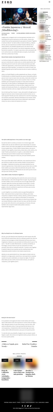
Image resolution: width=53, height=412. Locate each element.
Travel (19, 402)
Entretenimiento (30, 402)
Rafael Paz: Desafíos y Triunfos (29, 345)
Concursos (41, 402)
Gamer (47, 402)
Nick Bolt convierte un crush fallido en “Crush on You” (44, 49)
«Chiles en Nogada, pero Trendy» (10, 345)
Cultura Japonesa (20, 33)
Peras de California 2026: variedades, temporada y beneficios (6, 375)
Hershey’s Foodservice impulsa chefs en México (30, 373)
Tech (36, 402)
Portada (6, 402)
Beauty (15, 402)
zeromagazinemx (6, 33)
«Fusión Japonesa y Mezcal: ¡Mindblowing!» (16, 28)
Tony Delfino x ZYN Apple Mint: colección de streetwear (45, 18)
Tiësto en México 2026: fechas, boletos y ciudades (44, 28)
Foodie (13, 33)
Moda (11, 402)
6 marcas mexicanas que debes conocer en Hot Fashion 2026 (45, 58)
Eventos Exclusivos (30, 33)
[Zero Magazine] (7, 3)
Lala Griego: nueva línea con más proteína (19, 372)
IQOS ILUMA (4, 34)
